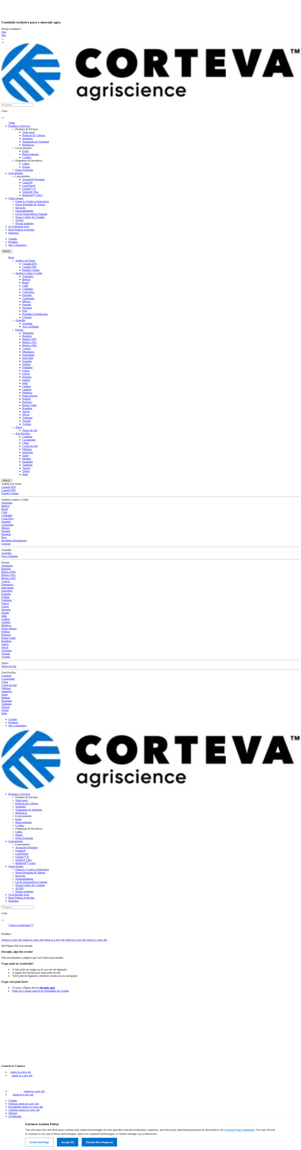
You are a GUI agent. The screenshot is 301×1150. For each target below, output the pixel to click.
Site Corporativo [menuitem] (17, 245)
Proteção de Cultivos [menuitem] (33, 135)
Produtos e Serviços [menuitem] (19, 125)
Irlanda (26, 380)
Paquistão (27, 461)
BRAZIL (7, 251)
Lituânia (26, 389)
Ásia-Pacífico (22, 433)
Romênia (27, 408)
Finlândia (27, 367)
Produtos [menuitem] (13, 241)
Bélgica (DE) (29, 345)
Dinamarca (28, 351)
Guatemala (28, 298)
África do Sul (29, 430)
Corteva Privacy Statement (239, 1130)
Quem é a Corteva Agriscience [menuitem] (32, 201)
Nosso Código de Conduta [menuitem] (30, 217)
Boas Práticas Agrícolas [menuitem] (21, 229)
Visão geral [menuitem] (28, 132)
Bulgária (27, 336)
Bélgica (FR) (29, 339)
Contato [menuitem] (12, 238)
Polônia (26, 398)
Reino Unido (29, 405)
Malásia (26, 458)
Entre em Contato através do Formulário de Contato (40, 990)
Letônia (26, 386)
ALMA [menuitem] (19, 220)
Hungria (26, 376)
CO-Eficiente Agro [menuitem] (18, 226)
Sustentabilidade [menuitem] (24, 210)
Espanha (27, 361)
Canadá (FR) (29, 266)
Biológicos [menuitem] (28, 144)
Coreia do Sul (29, 446)
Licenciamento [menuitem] (23, 148)
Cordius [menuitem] (26, 157)
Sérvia (25, 414)
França (26, 370)
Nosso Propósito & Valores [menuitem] (30, 204)
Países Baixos (29, 395)
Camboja (27, 436)
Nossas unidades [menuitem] (24, 223)
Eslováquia (28, 354)
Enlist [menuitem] (25, 151)
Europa (19, 329)
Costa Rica (28, 292)
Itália (25, 383)
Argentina (27, 276)
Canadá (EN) (29, 263)
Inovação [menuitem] (20, 207)
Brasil (25, 282)
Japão (25, 455)
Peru (24, 310)
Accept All (67, 1142)
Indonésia (27, 452)
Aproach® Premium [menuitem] (33, 179)
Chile (25, 285)
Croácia (26, 348)
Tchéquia (27, 417)
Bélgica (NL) (29, 342)
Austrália (20, 320)
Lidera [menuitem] (25, 163)
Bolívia (26, 279)
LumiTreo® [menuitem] (28, 185)
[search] (2, 117)
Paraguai (27, 307)
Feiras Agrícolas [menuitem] (24, 170)
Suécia (26, 411)
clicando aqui (47, 987)
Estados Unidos (31, 270)
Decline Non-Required (99, 1142)
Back (11, 257)
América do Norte (25, 260)
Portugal (27, 402)
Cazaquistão (29, 439)
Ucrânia (26, 424)
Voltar (11, 122)
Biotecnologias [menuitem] (30, 154)
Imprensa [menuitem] (13, 232)
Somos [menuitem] (26, 166)
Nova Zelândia (30, 326)
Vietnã (25, 471)
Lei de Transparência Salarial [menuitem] (31, 214)
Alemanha (28, 332)
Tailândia (27, 464)
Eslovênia (27, 358)
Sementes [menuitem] (27, 138)
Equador (27, 295)
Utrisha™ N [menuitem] (29, 188)
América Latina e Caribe (28, 273)
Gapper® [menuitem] (27, 182)
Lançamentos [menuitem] (15, 173)
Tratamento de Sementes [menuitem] (35, 141)
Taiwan (26, 468)
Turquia (26, 420)
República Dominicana (35, 314)
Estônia (26, 364)
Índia (25, 474)
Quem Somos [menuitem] (15, 198)
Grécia (26, 373)
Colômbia (27, 288)
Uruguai (26, 317)
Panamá (26, 304)
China (25, 442)
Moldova (27, 392)
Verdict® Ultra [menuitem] (30, 192)
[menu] (2, 39)
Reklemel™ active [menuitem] (32, 195)
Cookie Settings (39, 1142)
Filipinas (27, 449)
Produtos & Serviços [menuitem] (26, 129)
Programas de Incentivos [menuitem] (28, 160)
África (18, 427)
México (26, 301)
